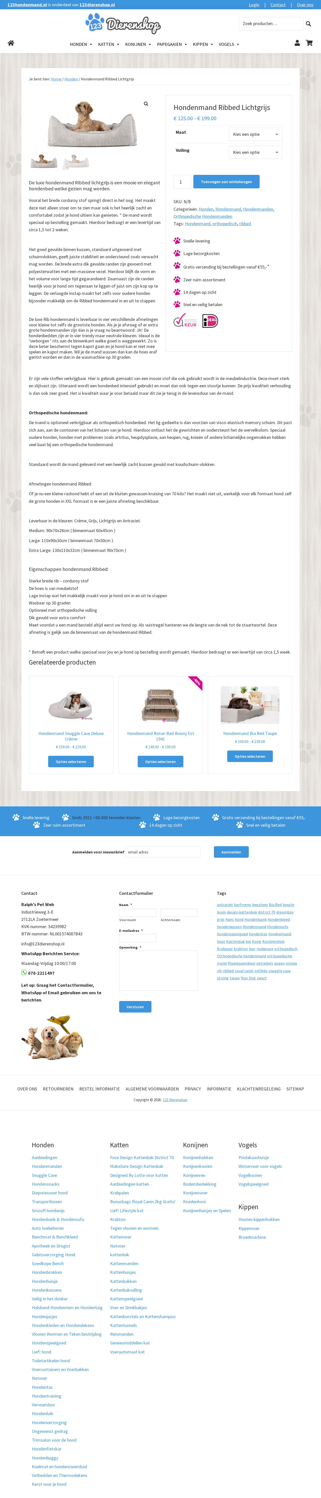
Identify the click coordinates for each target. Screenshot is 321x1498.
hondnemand (279, 933)
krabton (241, 948)
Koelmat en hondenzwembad (59, 1466)
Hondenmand (228, 209)
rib (219, 970)
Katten (106, 44)
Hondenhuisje (44, 1281)
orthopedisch (224, 223)
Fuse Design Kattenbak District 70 (142, 1157)
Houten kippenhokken (259, 1219)
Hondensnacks (45, 1184)
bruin (221, 912)
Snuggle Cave (44, 1175)
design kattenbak (242, 912)
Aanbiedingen (44, 1157)
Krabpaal (225, 948)
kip (248, 941)
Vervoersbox (43, 1405)
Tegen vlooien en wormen (134, 1228)
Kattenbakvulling (126, 1290)
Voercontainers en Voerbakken (60, 1369)
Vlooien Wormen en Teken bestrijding (67, 1334)
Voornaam (127, 920)
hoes (229, 919)
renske (291, 963)
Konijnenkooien (197, 1166)
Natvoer (39, 1378)
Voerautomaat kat (127, 1352)
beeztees (260, 904)
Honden (78, 44)
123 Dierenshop (175, 1099)
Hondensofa (277, 926)
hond (239, 919)
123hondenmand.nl (27, 5)
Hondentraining (46, 1396)
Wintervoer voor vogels (260, 1166)
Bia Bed (275, 904)
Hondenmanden (258, 209)
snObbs (261, 970)
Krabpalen (119, 1193)
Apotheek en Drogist (51, 1246)
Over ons (305, 5)
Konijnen (135, 44)
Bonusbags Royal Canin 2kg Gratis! (143, 1201)
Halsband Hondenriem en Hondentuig (67, 1307)
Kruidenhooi (194, 1201)
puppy (279, 963)
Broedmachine (252, 1237)
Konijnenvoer (195, 1193)
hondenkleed (279, 919)
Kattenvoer (120, 1237)
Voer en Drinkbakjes (128, 1307)
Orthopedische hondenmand (241, 955)
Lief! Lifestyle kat (126, 1210)
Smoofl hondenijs (48, 1210)
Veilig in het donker (50, 1299)
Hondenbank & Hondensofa (58, 1219)
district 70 (266, 912)
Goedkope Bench (48, 1263)
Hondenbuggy (45, 1458)
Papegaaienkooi (241, 963)
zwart (262, 977)
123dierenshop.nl (97, 5)
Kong (256, 941)
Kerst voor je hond (49, 1484)
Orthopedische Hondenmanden (203, 216)
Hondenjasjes (44, 1316)
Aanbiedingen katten (129, 1184)
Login (254, 5)
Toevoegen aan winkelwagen (226, 181)
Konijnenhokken (198, 1157)
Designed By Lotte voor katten (139, 1175)
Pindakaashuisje (253, 1157)
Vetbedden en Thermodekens (59, 1475)
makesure (265, 948)
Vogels (226, 44)
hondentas (258, 933)
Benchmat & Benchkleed (55, 1237)
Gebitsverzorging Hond (53, 1255)
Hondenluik (42, 1413)
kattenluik (119, 1255)
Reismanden (121, 1334)
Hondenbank (256, 919)
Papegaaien (169, 44)
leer (252, 948)
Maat (181, 132)
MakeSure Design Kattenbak (136, 1166)
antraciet (225, 904)
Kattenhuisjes (123, 1272)
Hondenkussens (47, 1290)
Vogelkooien (250, 1175)
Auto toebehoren (48, 1228)
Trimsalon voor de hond (54, 1440)
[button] (146, 103)
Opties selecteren (71, 761)
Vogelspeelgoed (253, 1184)
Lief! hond (41, 1352)
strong (223, 977)
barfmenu (242, 904)
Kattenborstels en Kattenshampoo (143, 1316)
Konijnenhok (273, 941)
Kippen (200, 44)
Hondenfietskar (46, 1449)
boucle (288, 904)
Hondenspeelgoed (49, 1343)
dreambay (284, 912)
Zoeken (308, 23)
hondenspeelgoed (232, 933)
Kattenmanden (124, 1263)
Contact (278, 5)
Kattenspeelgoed (126, 1299)
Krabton (117, 1219)
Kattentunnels (123, 1325)
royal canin (244, 970)
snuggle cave (280, 970)
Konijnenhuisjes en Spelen (207, 1210)
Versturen (135, 1006)
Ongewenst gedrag (50, 1431)
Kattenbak (235, 941)
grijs (220, 919)
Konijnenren (194, 1175)
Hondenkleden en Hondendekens (63, 1325)
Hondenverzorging (49, 1422)
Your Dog (248, 977)
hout (221, 941)
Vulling (182, 150)
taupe (235, 977)
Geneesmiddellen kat (130, 1343)
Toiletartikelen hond (51, 1360)
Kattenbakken (123, 1281)
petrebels (264, 963)
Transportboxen (47, 1201)
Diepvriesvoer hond (50, 1193)
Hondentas (42, 1387)
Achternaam (171, 920)
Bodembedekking (199, 1184)
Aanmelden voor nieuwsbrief (98, 851)
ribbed (245, 223)
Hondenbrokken (47, 1272)
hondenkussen (229, 926)
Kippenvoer (249, 1228)
